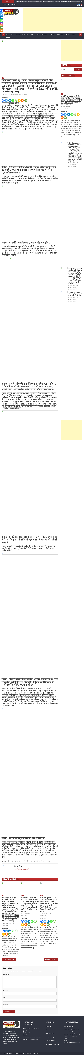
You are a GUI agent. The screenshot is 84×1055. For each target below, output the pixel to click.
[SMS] (16, 100)
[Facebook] (3, 100)
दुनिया (18, 35)
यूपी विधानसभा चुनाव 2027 (45, 861)
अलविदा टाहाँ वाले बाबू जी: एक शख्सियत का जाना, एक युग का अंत (74, 294)
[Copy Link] (19, 100)
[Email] (25, 100)
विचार (73, 35)
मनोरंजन (52, 35)
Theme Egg (36, 1053)
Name (5, 991)
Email (5, 997)
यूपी (3, 78)
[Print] (22, 100)
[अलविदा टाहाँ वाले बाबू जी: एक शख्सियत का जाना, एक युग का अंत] (64, 353)
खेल (38, 35)
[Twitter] (6, 100)
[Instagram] (1, 24)
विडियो (8, 38)
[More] (1, 30)
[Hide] (0, 33)
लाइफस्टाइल (60, 35)
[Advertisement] (52, 19)
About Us (48, 1026)
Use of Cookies (50, 1040)
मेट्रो (32, 35)
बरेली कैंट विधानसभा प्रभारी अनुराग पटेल (17, 861)
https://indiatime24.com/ (21, 869)
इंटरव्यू (67, 35)
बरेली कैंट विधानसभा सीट (32, 861)
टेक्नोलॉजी (44, 35)
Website (5, 1004)
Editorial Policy (50, 1033)
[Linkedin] (9, 100)
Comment (6, 975)
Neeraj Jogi (15, 94)
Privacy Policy (50, 1037)
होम (7, 35)
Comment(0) (24, 94)
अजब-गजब (25, 35)
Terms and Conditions (52, 1044)
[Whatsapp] (12, 100)
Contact (48, 1030)
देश (11, 35)
